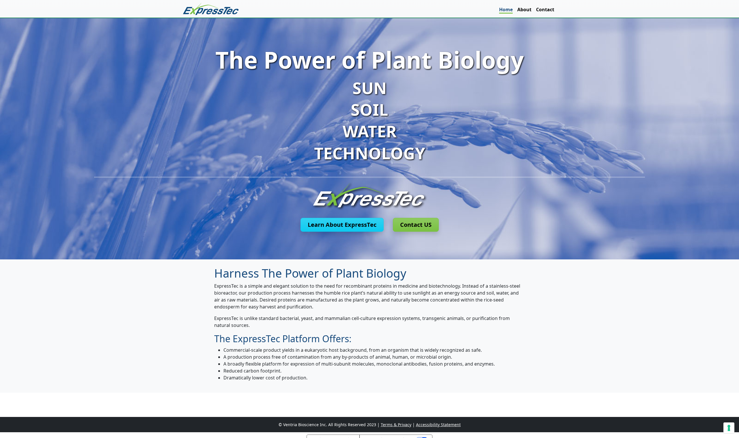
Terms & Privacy (396, 424)
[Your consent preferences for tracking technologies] (728, 427)
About (524, 9)
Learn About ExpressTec (342, 225)
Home (506, 9)
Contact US (416, 225)
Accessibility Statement (438, 424)
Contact (545, 9)
